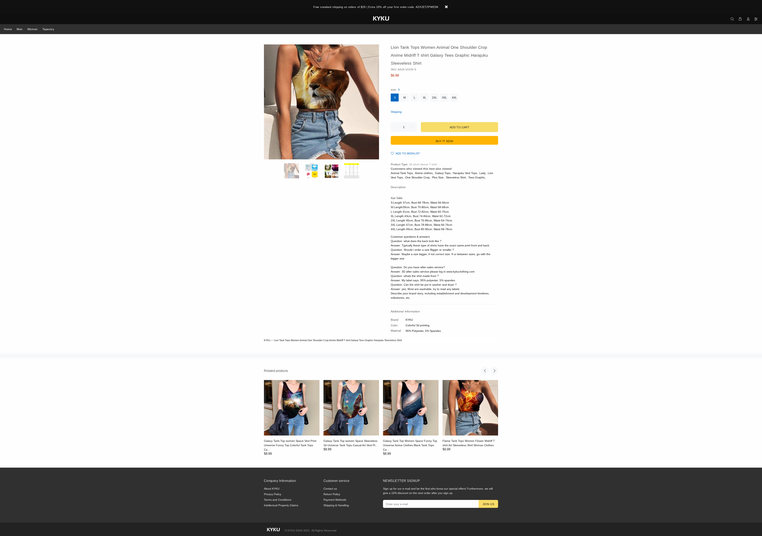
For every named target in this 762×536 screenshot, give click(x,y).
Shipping (396, 111)
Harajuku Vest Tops (465, 173)
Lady (482, 173)
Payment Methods (334, 499)
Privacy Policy (272, 494)
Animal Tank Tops (402, 173)
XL (424, 97)
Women (32, 29)
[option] (294, 170)
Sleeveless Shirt (456, 177)
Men (20, 29)
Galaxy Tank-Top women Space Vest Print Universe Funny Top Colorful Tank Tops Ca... (290, 445)
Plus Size (438, 177)
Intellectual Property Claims (281, 505)
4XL (454, 97)
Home (8, 29)
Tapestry (48, 29)
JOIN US (488, 504)
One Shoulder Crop (417, 177)
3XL (444, 97)
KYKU (267, 340)
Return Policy (331, 494)
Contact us (330, 488)
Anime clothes (424, 173)
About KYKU (271, 488)
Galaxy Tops (442, 173)
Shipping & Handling (336, 505)
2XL (434, 97)
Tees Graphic (476, 177)
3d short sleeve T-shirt (423, 164)
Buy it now (444, 141)
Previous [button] (485, 370)
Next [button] (494, 370)
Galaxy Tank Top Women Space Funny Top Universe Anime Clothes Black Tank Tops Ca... (410, 445)
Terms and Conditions (277, 499)
